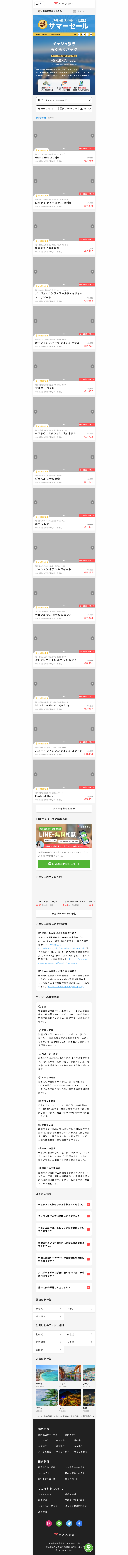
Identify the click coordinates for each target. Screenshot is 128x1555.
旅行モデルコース (46, 1478)
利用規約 (42, 1500)
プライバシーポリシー (49, 1505)
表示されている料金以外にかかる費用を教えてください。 (61, 1244)
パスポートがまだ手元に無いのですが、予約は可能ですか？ (61, 1274)
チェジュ (40, 1316)
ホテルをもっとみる (64, 808)
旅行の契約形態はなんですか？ (54, 1287)
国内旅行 (43, 1461)
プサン (70, 1308)
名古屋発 (41, 1342)
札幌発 (39, 1334)
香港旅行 (60, 1446)
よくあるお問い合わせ (76, 1505)
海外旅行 (43, 1429)
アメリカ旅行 (62, 1452)
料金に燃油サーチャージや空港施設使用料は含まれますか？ (61, 1259)
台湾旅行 (42, 1446)
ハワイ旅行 (43, 1440)
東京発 (70, 1334)
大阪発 (70, 1342)
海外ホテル (70, 1434)
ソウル (39, 1308)
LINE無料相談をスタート (66, 863)
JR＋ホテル (43, 1473)
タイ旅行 (78, 1446)
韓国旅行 (78, 1440)
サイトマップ (44, 1494)
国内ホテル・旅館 (46, 1467)
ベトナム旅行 (44, 1452)
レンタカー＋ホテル (75, 1467)
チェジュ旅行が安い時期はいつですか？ (59, 1216)
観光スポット (71, 1478)
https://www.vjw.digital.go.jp (66, 986)
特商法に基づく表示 (75, 1500)
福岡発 (39, 1349)
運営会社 (42, 1511)
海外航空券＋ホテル (48, 1434)
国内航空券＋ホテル (75, 1473)
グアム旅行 (61, 1440)
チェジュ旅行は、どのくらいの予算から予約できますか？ (61, 1229)
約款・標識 (70, 1494)
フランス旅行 (80, 1452)
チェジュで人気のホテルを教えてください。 (61, 1204)
